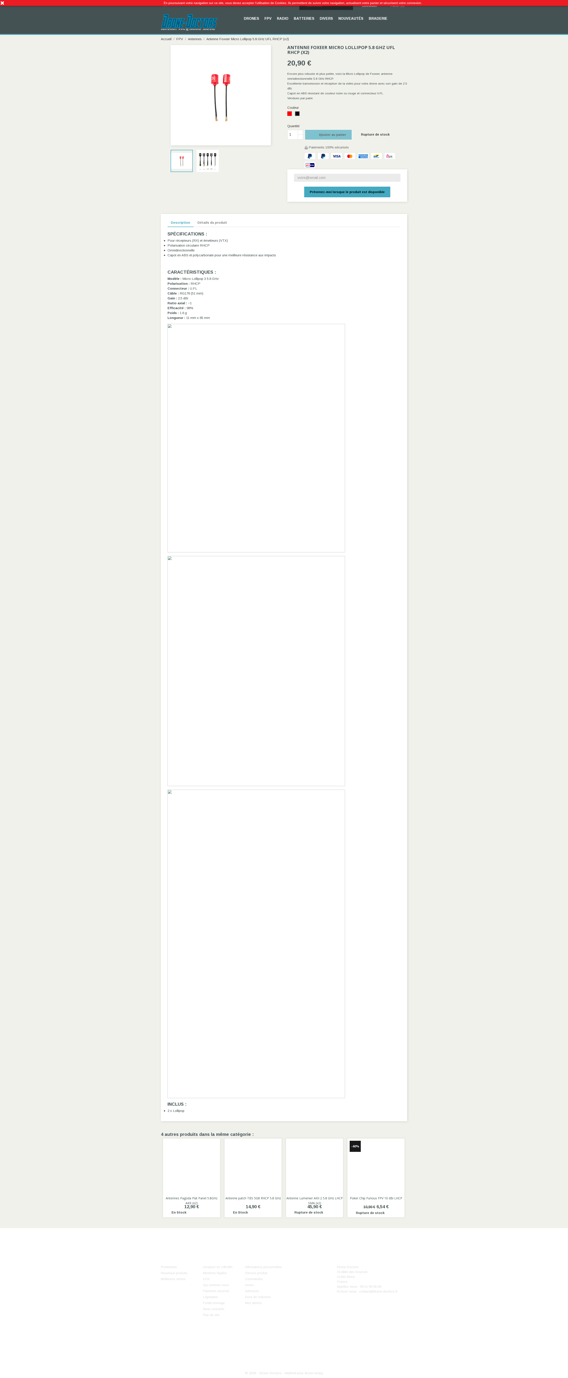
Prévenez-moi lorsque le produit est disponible (347, 192)
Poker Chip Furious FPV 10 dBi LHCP (376, 1198)
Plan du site (211, 1315)
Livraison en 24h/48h (218, 1267)
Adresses (252, 1291)
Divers (326, 18)
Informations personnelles (263, 1267)
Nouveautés (350, 18)
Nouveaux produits (174, 1273)
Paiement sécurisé (216, 1291)
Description (180, 222)
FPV (268, 18)
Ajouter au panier (328, 135)
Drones (251, 18)
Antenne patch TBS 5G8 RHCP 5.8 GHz (253, 1198)
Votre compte (261, 1260)
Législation (210, 1297)
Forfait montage (214, 1303)
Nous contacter (214, 1309)
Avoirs (249, 1285)
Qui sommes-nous (216, 1285)
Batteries (304, 18)
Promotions (169, 1267)
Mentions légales (215, 1273)
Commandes (254, 1279)
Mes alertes (253, 1303)
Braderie (378, 18)
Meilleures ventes (173, 1279)
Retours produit (256, 1273)
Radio (282, 18)
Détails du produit (212, 222)
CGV (206, 1279)
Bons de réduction (258, 1297)
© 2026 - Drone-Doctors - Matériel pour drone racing (284, 1373)
